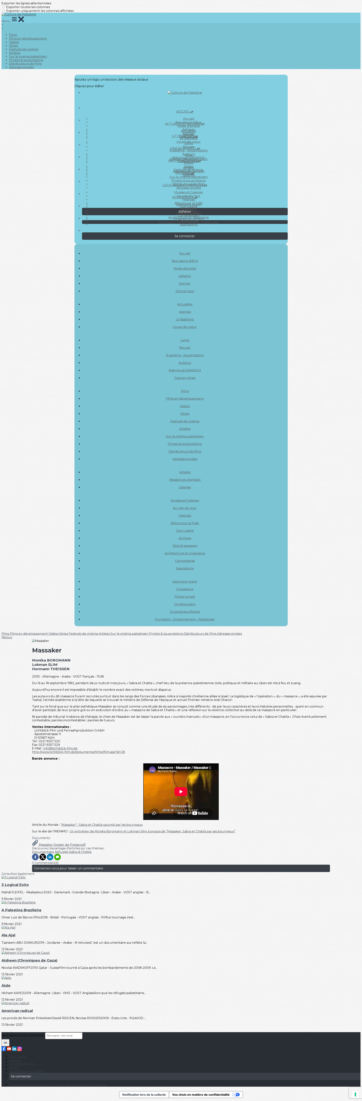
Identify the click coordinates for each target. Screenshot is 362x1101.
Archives (185, 538)
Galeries (189, 175)
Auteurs (185, 363)
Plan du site (18, 1056)
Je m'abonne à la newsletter (23, 1035)
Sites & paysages (185, 546)
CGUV (13, 1067)
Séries (13, 46)
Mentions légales (22, 1064)
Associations (188, 224)
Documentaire (43, 852)
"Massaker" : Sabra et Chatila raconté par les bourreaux (102, 825)
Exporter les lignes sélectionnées (26, 3)
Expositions (188, 208)
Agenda (185, 312)
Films (13, 35)
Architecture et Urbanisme (185, 553)
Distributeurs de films (25, 63)
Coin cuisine (185, 530)
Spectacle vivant (188, 204)
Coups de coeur (185, 327)
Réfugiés (62, 852)
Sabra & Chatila (80, 852)
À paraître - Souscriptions (188, 150)
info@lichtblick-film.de (60, 748)
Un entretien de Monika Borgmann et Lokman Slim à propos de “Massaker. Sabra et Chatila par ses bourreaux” (152, 831)
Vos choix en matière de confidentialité (201, 1094)
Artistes (14, 53)
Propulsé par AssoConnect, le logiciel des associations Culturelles (58, 1085)
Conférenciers (188, 215)
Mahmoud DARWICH (185, 370)
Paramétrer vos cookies (26, 1071)
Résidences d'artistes (184, 480)
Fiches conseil (185, 597)
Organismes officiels (189, 219)
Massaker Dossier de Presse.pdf (62, 845)
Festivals (188, 199)
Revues (184, 348)
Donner (185, 283)
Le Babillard (189, 138)
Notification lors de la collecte (144, 1094)
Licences (15, 1060)
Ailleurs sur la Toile (185, 523)
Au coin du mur (185, 508)
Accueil (188, 119)
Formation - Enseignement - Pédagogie (188, 222)
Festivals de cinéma (23, 49)
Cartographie (185, 561)
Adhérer (185, 276)
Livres (188, 143)
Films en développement (28, 38)
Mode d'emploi (188, 126)
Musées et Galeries (188, 192)
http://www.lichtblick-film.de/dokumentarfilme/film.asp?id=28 (78, 752)
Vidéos (14, 42)
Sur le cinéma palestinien (28, 56)
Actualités (188, 131)
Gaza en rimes (184, 378)
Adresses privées (21, 67)
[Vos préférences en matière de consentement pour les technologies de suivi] (355, 1094)
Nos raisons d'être (185, 261)
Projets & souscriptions (26, 60)
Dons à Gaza (185, 291)
